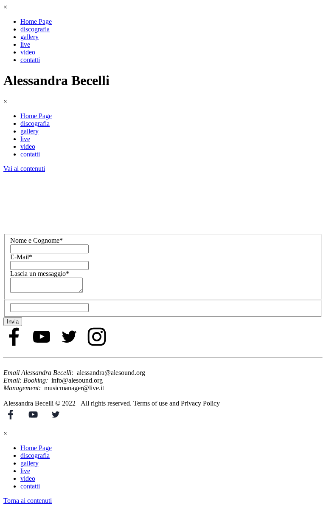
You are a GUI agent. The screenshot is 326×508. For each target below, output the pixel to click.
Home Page (36, 21)
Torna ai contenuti (27, 500)
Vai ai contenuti (24, 168)
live (25, 44)
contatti (30, 59)
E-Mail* (21, 257)
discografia (35, 29)
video (27, 52)
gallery (29, 36)
